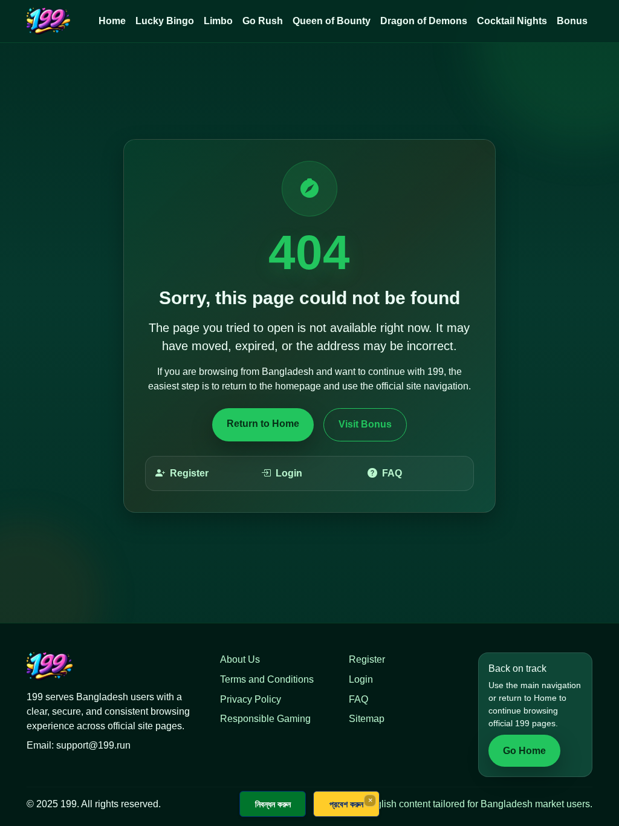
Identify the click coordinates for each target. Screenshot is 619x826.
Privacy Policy (250, 699)
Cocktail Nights (512, 21)
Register (189, 473)
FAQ (392, 473)
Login (289, 473)
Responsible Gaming (265, 719)
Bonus (572, 21)
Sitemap (366, 719)
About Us (240, 659)
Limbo (218, 21)
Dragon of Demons (423, 21)
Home (112, 21)
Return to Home (263, 423)
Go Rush (262, 21)
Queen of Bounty (332, 21)
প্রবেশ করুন (346, 804)
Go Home (524, 751)
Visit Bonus (365, 424)
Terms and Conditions (267, 679)
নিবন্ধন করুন (273, 804)
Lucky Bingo (164, 21)
